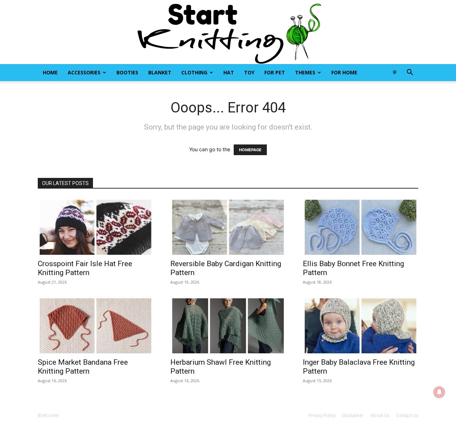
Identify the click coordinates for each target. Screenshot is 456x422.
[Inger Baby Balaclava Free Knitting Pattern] (360, 324)
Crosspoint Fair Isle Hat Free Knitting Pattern (85, 268)
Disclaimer (353, 415)
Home (50, 72)
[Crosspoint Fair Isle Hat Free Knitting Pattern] (95, 226)
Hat (228, 72)
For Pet (274, 72)
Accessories (84, 72)
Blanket (159, 72)
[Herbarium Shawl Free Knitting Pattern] (228, 324)
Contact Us (407, 415)
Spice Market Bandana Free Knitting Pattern (83, 366)
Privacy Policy (322, 415)
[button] (409, 73)
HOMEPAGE (250, 149)
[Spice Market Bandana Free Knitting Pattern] (95, 324)
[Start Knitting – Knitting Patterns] (228, 32)
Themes (305, 72)
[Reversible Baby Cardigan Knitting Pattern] (228, 226)
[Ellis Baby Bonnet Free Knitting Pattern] (360, 226)
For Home (344, 72)
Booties (127, 72)
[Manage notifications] (439, 392)
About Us (379, 415)
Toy (249, 72)
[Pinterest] (394, 72)
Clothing (194, 72)
